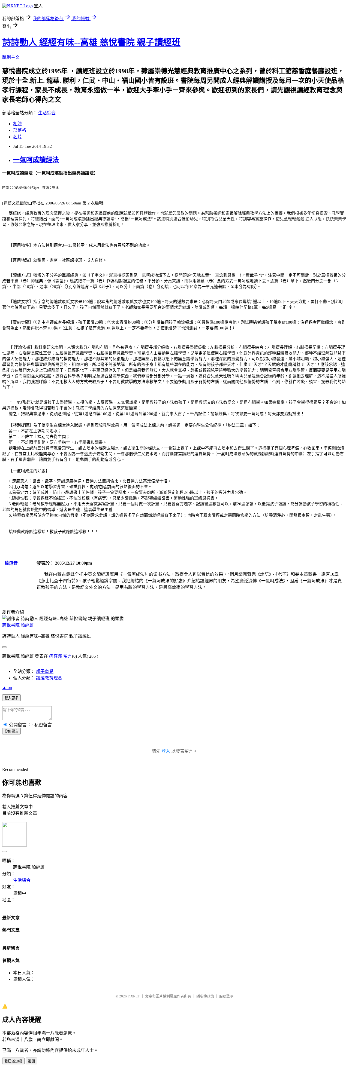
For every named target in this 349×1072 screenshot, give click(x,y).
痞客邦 (55, 656)
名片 (17, 136)
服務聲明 (226, 996)
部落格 (19, 130)
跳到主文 (11, 57)
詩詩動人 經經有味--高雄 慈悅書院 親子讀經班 (91, 42)
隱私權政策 (205, 996)
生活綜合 (47, 113)
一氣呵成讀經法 (36, 159)
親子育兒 (44, 671)
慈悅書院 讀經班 (18, 625)
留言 (67, 656)
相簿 (17, 123)
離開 (31, 1061)
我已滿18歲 (13, 1061)
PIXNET (134, 996)
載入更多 (11, 698)
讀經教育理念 (49, 678)
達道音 (11, 563)
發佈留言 (11, 731)
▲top (7, 687)
